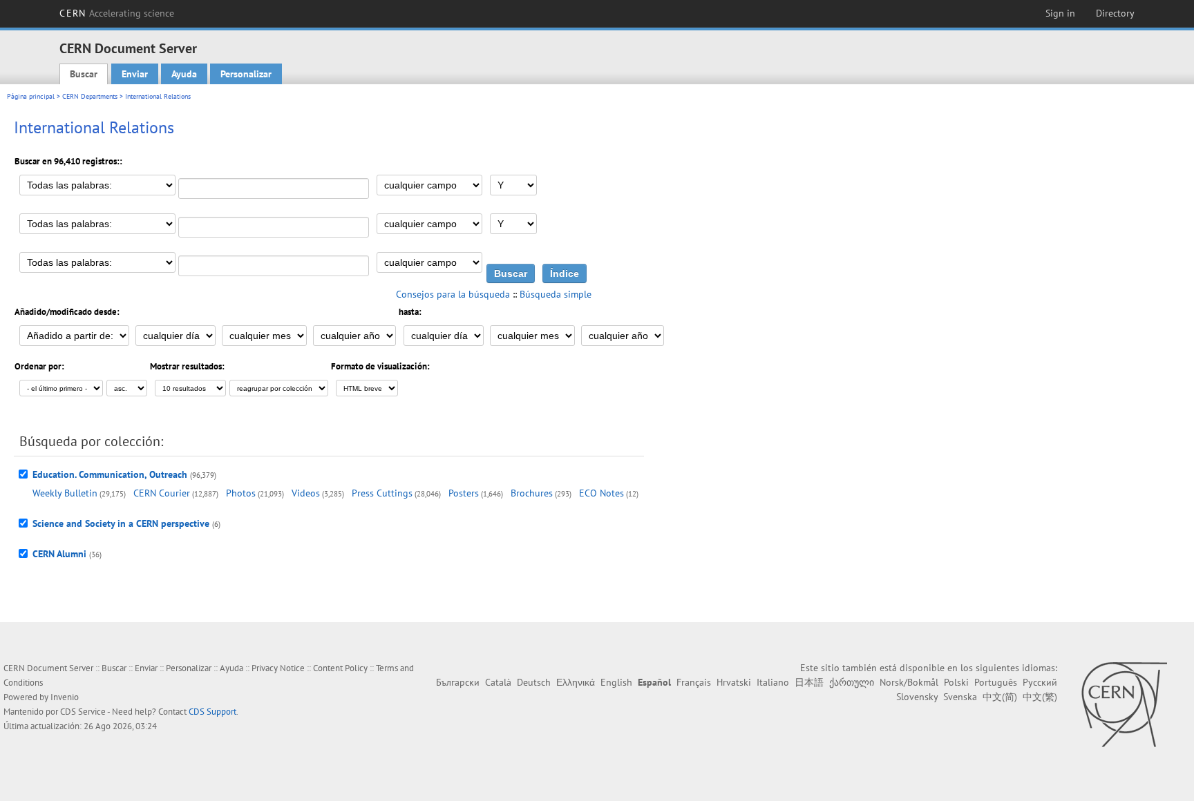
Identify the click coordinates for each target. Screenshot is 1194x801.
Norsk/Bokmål (909, 682)
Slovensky (917, 697)
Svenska (960, 697)
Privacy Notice (278, 668)
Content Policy (340, 668)
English (616, 682)
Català (498, 682)
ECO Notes (601, 493)
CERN (116, 13)
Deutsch (534, 682)
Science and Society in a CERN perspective (120, 523)
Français (693, 682)
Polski (956, 682)
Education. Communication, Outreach (109, 474)
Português (995, 682)
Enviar (135, 74)
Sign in (1060, 13)
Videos (306, 493)
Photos (241, 493)
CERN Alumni (59, 554)
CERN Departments (89, 96)
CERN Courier (161, 493)
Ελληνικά (575, 682)
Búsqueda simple (555, 294)
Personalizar (246, 74)
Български (458, 682)
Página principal (31, 96)
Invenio (64, 697)
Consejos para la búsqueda (453, 294)
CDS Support (212, 711)
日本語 (809, 682)
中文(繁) (1040, 697)
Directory (1115, 13)
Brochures (532, 493)
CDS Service (83, 711)
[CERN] (1123, 704)
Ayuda (184, 74)
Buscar (83, 74)
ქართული (851, 682)
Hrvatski (734, 682)
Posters (463, 493)
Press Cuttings (382, 493)
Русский (1040, 682)
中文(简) (1000, 697)
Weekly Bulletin (64, 493)
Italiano (773, 682)
